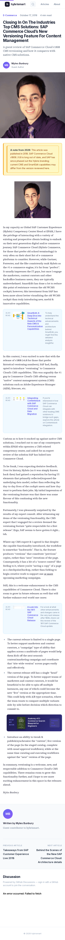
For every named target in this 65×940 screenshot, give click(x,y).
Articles (45, 4)
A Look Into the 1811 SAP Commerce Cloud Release (32, 614)
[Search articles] (33, 4)
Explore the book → (54, 722)
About (57, 4)
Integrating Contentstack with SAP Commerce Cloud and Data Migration (33, 406)
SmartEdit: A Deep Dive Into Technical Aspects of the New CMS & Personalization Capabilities (35, 321)
